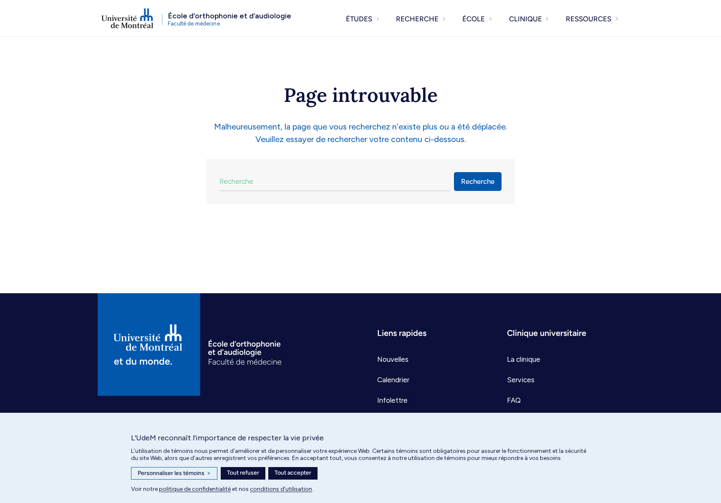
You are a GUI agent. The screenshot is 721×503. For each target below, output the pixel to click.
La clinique (523, 359)
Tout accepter (293, 472)
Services (520, 380)
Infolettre (392, 400)
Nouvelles (392, 359)
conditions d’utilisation (281, 489)
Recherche (477, 181)
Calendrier (393, 380)
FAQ (514, 400)
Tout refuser (243, 472)
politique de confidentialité (195, 489)
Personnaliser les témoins (174, 473)
